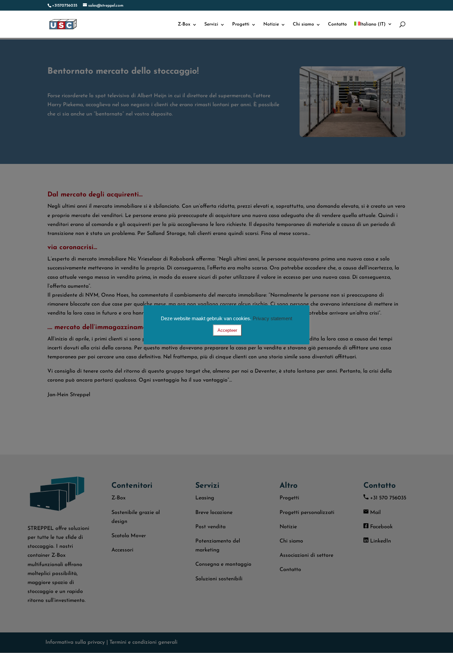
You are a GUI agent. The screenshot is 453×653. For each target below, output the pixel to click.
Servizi (211, 24)
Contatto (337, 24)
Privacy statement (272, 318)
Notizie (271, 24)
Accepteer (227, 330)
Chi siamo (303, 24)
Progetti (240, 24)
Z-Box (184, 24)
